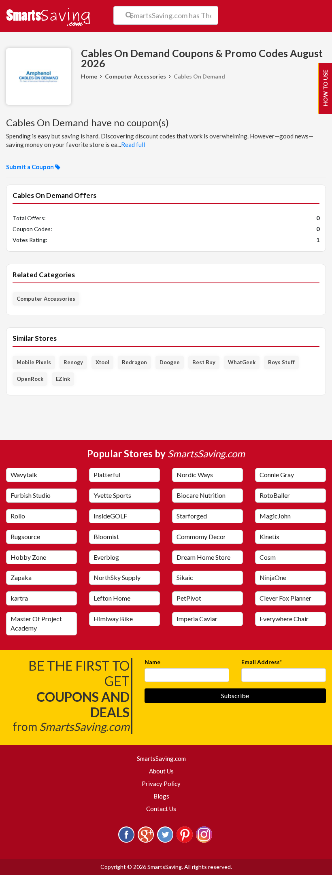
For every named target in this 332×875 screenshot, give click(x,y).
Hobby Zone (28, 557)
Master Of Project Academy (36, 623)
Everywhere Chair (284, 618)
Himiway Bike (113, 618)
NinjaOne (273, 577)
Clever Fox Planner (285, 598)
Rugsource (25, 536)
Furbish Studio (31, 495)
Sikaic (185, 577)
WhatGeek (241, 362)
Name (152, 661)
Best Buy (203, 362)
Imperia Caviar (197, 618)
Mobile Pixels (34, 362)
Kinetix (269, 536)
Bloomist (106, 536)
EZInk (63, 379)
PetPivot (189, 598)
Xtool (102, 362)
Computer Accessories (135, 76)
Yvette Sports (112, 495)
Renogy (73, 362)
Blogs (161, 796)
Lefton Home (112, 598)
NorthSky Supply (117, 577)
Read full (133, 144)
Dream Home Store (203, 557)
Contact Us (161, 808)
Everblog (106, 557)
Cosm (268, 557)
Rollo (18, 516)
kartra (19, 598)
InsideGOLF (110, 516)
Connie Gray (277, 474)
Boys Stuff (281, 362)
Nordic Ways (195, 474)
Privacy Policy (161, 783)
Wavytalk (24, 474)
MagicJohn (275, 516)
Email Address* (261, 661)
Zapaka (21, 577)
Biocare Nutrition (201, 495)
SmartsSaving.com (164, 758)
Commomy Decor (201, 536)
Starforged (192, 516)
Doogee (170, 362)
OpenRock (30, 379)
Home (89, 76)
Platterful (107, 474)
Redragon (134, 362)
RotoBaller (275, 495)
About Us (161, 771)
